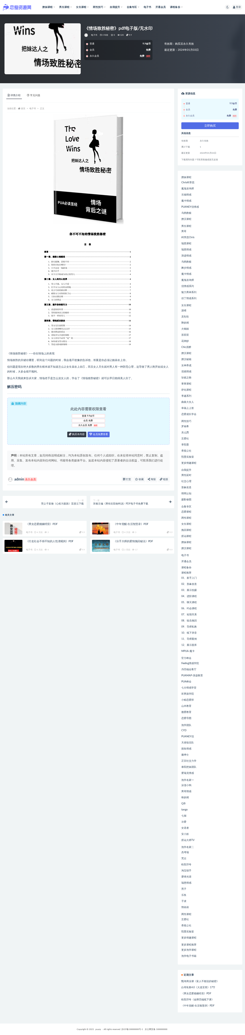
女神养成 (186, 365)
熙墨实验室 (187, 457)
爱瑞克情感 (187, 773)
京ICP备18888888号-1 (132, 1029)
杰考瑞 (185, 852)
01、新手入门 (189, 578)
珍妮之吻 (186, 377)
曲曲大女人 (187, 402)
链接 (165, 479)
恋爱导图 (186, 718)
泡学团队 (186, 725)
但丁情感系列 (188, 298)
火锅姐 (185, 329)
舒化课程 (186, 390)
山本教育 (186, 706)
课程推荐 (186, 573)
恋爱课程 (186, 512)
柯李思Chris (187, 237)
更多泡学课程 (188, 950)
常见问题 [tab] (35, 95)
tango (184, 809)
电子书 (147, 7)
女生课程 (186, 305)
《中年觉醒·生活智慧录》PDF (131, 524)
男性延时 (186, 475)
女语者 (185, 828)
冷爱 (183, 822)
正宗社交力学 (188, 761)
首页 (23, 108)
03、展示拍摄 (189, 590)
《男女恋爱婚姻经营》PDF (41, 524)
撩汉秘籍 (186, 359)
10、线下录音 (189, 633)
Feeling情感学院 (190, 663)
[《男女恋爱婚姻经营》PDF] (13, 532)
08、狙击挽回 (189, 620)
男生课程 (186, 226)
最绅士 (185, 755)
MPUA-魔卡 (188, 651)
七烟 (183, 816)
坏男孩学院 (187, 694)
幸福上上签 (187, 408)
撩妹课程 (186, 177)
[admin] (86, 35)
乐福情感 (186, 195)
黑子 (183, 889)
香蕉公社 (186, 451)
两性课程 (186, 518)
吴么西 (185, 432)
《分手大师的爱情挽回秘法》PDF (133, 541)
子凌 (183, 901)
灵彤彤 (185, 316)
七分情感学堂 (188, 688)
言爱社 (185, 438)
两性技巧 (186, 421)
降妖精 (185, 323)
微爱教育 (186, 712)
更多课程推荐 (188, 945)
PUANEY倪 (187, 736)
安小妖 (185, 834)
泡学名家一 (187, 780)
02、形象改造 (189, 584)
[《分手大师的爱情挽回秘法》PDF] (101, 549)
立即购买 (210, 125)
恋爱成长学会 (188, 414)
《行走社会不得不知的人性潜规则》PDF (49, 541)
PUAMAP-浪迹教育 (192, 675)
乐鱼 (183, 895)
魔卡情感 (186, 201)
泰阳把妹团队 (188, 767)
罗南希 (185, 426)
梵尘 (183, 858)
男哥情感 (186, 791)
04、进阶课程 (189, 596)
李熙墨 (185, 445)
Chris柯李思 (187, 182)
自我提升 (186, 470)
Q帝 (183, 803)
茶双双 (185, 335)
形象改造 (186, 487)
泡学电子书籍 (188, 956)
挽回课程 (186, 530)
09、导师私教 (189, 627)
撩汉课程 (186, 219)
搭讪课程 (186, 536)
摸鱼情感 (186, 749)
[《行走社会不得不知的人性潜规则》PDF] (13, 549)
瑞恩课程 (186, 243)
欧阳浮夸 (186, 864)
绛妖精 (185, 797)
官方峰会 (186, 658)
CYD (184, 730)
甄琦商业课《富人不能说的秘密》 (200, 981)
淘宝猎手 (186, 870)
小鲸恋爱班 (187, 700)
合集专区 (186, 506)
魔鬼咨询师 (187, 188)
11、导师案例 (189, 639)
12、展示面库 (189, 645)
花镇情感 (186, 371)
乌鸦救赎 (186, 213)
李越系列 (186, 396)
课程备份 (186, 567)
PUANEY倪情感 (190, 207)
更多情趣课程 (188, 463)
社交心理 (186, 481)
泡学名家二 (187, 847)
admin (25, 479)
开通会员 (161, 7)
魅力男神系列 (188, 292)
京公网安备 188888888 (156, 1029)
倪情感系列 (187, 286)
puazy (98, 1029)
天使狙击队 (187, 742)
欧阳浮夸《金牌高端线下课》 (197, 999)
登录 (238, 7)
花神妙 (185, 341)
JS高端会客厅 (188, 669)
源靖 (183, 310)
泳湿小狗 (186, 785)
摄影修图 (186, 499)
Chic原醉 (186, 347)
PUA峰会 (186, 681)
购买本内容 (78, 434)
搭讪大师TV (188, 840)
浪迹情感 (186, 255)
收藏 (141, 479)
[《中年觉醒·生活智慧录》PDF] (101, 532)
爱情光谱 (186, 877)
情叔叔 (185, 907)
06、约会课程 (189, 608)
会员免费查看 (100, 434)
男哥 (183, 231)
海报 (153, 479)
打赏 (128, 479)
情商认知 (186, 493)
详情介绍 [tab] (15, 95)
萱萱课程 (186, 384)
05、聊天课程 (189, 602)
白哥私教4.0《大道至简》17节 (198, 987)
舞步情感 (186, 268)
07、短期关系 (189, 614)
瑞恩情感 (186, 249)
